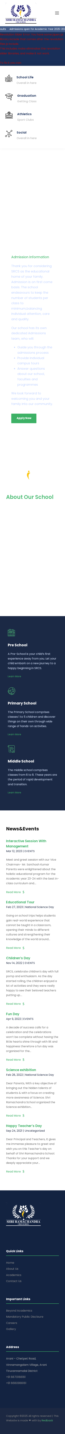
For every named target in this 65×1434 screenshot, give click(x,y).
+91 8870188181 (16, 1377)
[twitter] (14, 1425)
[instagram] (21, 1425)
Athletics (24, 114)
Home (10, 1263)
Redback (47, 1420)
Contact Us (13, 1281)
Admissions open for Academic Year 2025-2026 (34, 29)
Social (22, 132)
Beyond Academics (19, 1311)
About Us (12, 1269)
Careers (11, 1323)
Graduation (26, 95)
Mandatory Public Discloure (24, 1317)
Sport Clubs (25, 120)
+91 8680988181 (16, 1383)
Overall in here (26, 83)
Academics (13, 1275)
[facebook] (8, 1425)
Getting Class (27, 101)
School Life (24, 77)
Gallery (11, 1329)
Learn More (14, 676)
